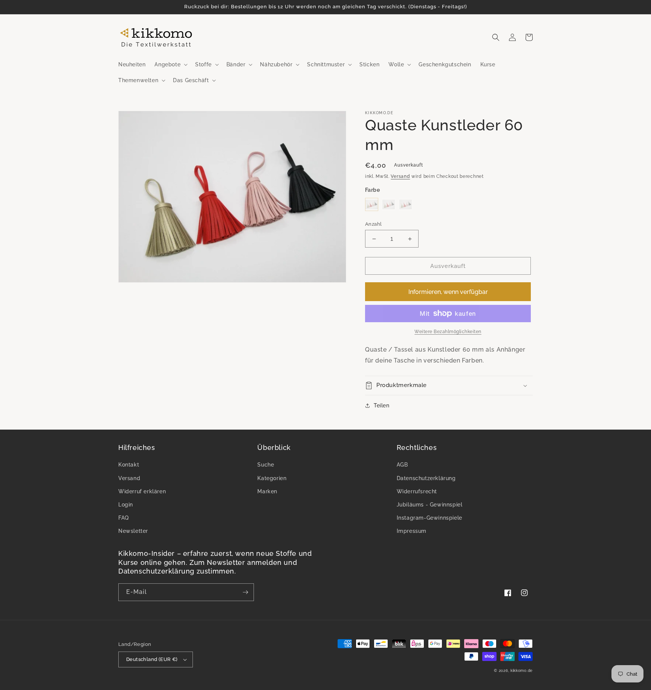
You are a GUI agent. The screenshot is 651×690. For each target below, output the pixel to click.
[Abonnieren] (245, 592)
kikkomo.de (521, 671)
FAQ (123, 518)
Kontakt (128, 465)
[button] (170, 64)
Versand (400, 176)
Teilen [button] (382, 405)
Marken (267, 491)
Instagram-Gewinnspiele (429, 518)
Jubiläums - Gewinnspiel (430, 505)
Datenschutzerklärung (426, 478)
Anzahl (373, 224)
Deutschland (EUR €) (152, 659)
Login (125, 505)
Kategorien (271, 478)
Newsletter (133, 531)
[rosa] (405, 204)
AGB (402, 465)
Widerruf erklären (142, 491)
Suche (265, 465)
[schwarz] (371, 204)
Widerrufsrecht (417, 491)
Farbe (372, 190)
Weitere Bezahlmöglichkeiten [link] (447, 331)
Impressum (411, 531)
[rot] (388, 204)
